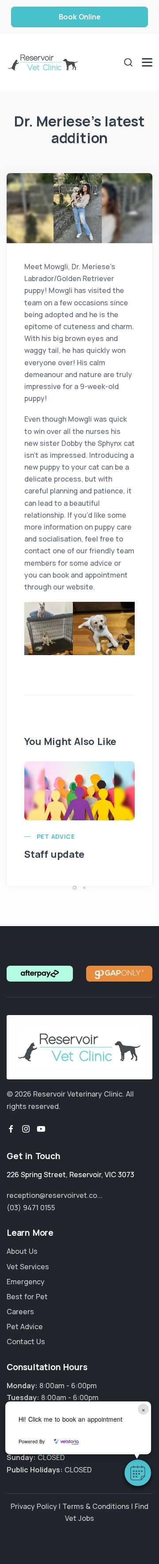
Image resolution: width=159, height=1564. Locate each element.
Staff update (54, 854)
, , (70, 1174)
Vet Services (28, 1266)
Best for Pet (27, 1296)
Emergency (26, 1281)
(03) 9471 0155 (31, 1207)
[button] (138, 1473)
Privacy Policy (34, 1506)
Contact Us (26, 1341)
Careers (20, 1311)
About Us (22, 1251)
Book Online (80, 17)
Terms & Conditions (95, 1506)
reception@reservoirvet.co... (54, 1195)
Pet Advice (56, 836)
